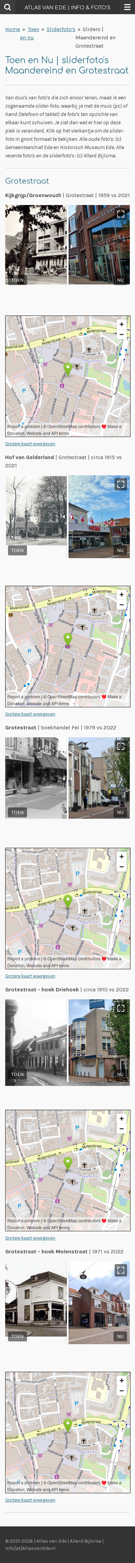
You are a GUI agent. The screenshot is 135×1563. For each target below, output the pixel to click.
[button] (121, 214)
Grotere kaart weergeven (30, 443)
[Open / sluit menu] (127, 7)
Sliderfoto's (61, 29)
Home (12, 29)
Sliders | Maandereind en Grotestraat (95, 37)
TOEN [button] (17, 280)
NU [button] (120, 280)
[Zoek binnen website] (7, 7)
